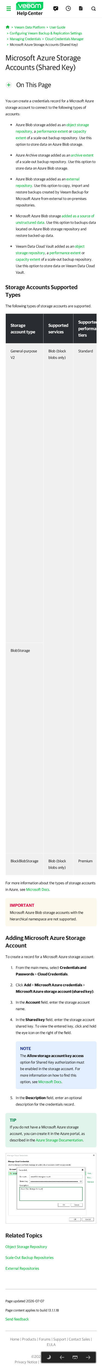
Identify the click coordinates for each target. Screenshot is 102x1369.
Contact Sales (79, 1339)
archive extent (82, 155)
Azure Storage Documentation (59, 1140)
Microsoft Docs (37, 889)
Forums (45, 1339)
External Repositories (22, 1268)
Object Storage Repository (26, 1246)
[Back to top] (75, 1357)
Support (59, 1339)
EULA (51, 1344)
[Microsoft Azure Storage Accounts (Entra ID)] (88, 1357)
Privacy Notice (26, 1362)
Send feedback (17, 1319)
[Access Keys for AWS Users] (62, 1357)
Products (29, 1339)
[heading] (51, 290)
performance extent (52, 131)
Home (14, 1339)
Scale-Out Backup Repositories (29, 1257)
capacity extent (28, 259)
